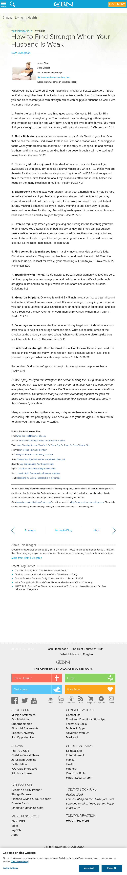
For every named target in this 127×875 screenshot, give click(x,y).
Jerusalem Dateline (23, 759)
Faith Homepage (57, 649)
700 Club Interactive (24, 768)
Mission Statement (23, 715)
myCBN (101, 702)
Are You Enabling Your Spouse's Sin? (37, 464)
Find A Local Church (79, 777)
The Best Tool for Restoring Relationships (37, 469)
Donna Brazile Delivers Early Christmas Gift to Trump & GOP (49, 578)
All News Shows (21, 773)
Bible (50, 702)
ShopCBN (91, 702)
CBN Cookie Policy (19, 862)
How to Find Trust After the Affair (32, 450)
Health (32, 17)
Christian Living (12, 17)
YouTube (34, 700)
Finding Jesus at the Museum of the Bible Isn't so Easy (46, 574)
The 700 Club (20, 750)
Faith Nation (19, 764)
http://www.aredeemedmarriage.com (53, 77)
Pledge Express (21, 794)
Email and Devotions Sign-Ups (85, 719)
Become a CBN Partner (26, 790)
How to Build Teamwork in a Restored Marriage (39, 473)
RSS (81, 702)
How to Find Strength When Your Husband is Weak (60, 40)
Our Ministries (20, 719)
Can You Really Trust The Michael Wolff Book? (41, 570)
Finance (71, 768)
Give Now (117, 4)
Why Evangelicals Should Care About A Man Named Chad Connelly (53, 582)
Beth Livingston (20, 53)
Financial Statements (24, 728)
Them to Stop (84, 445)
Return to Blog (63, 530)
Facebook (14, 700)
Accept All (89, 868)
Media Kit (72, 737)
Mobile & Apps (75, 728)
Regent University (22, 732)
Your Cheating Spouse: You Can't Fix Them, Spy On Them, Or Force (47, 445)
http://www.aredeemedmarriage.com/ (87, 502)
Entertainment (75, 755)
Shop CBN (18, 821)
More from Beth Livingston (26, 558)
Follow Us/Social (76, 724)
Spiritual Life (74, 750)
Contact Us (73, 715)
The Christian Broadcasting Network (63, 668)
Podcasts (71, 702)
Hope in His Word (77, 820)
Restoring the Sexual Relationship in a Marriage (39, 478)
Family (70, 759)
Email (111, 702)
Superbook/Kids (21, 724)
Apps (61, 702)
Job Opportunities (23, 737)
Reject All (111, 868)
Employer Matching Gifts (27, 807)
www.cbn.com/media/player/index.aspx (33, 502)
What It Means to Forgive (77, 654)
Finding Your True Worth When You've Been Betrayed (41, 459)
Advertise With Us (77, 732)
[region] (63, 861)
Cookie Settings (10, 868)
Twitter (24, 700)
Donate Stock (20, 803)
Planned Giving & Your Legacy (31, 799)
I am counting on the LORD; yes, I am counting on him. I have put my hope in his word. (90, 804)
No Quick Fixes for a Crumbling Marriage (34, 454)
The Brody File (22, 31)
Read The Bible (75, 773)
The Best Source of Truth (87, 649)
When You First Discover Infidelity (31, 436)
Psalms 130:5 (74, 794)
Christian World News (25, 755)
